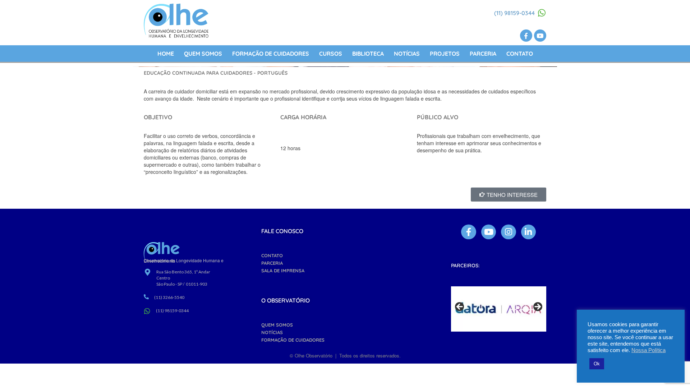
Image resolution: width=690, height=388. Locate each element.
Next (537, 307)
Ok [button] (597, 363)
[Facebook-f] (526, 35)
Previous (460, 307)
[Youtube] (540, 35)
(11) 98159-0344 (514, 13)
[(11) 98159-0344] (542, 13)
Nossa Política (648, 350)
